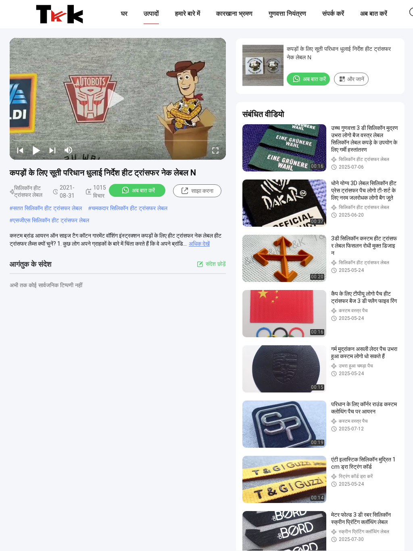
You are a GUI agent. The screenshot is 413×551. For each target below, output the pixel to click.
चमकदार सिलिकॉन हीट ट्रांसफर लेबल (129, 208)
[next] (52, 150)
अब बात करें (373, 13)
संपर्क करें (333, 13)
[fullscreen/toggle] (215, 150)
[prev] (20, 150)
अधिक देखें (199, 243)
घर (124, 13)
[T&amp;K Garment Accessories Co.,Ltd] (59, 14)
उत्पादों (151, 13)
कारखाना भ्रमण (234, 13)
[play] (118, 99)
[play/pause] (36, 150)
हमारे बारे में (187, 13)
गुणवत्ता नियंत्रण (287, 13)
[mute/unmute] (68, 150)
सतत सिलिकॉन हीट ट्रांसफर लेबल (47, 208)
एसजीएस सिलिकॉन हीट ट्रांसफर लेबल (51, 220)
